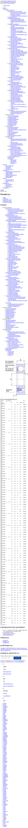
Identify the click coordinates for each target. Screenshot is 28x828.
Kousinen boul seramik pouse (17, 144)
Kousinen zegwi (14, 60)
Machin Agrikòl (9, 173)
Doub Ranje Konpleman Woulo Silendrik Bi (17, 225)
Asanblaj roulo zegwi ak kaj (16, 58)
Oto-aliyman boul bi (12, 17)
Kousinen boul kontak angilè (14, 18)
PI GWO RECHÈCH (19, 661)
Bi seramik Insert (14, 142)
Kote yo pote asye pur (15, 151)
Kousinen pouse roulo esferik (17, 43)
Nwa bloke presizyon (15, 97)
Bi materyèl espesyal (7, 199)
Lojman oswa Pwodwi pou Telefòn (15, 63)
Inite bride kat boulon (15, 68)
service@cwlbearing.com (8, 686)
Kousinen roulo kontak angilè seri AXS (19, 51)
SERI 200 (10, 130)
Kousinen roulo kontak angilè (17, 50)
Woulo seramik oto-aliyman (16, 143)
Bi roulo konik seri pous (16, 38)
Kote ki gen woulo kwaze (16, 113)
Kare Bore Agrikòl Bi (12, 128)
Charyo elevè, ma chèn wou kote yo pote (16, 297)
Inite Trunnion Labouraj (13, 132)
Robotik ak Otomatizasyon (11, 175)
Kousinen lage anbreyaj (13, 116)
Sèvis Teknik (8, 166)
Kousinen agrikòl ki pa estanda (14, 135)
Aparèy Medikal (9, 172)
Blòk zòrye (13, 70)
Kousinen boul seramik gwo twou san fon (17, 333)
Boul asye (13, 163)
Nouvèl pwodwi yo (10, 179)
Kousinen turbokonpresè (13, 119)
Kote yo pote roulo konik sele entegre (18, 39)
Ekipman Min (8, 177)
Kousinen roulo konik (12, 36)
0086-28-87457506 (7, 673)
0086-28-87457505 (7, 671)
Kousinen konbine (14, 108)
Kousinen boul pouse (12, 44)
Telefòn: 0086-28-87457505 (10, 1)
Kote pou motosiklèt (12, 122)
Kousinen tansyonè (12, 118)
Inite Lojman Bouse (15, 72)
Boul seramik (13, 159)
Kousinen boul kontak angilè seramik (18, 139)
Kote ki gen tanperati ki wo (14, 156)
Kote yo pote (11, 110)
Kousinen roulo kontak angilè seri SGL (19, 53)
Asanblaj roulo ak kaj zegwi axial (18, 54)
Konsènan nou (6, 183)
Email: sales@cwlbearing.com (9, 2)
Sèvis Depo (8, 168)
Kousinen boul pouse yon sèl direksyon (19, 47)
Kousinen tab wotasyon (16, 98)
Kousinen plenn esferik (15, 79)
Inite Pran (13, 74)
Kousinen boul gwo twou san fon (15, 11)
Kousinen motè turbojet (16, 99)
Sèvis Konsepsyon (9, 165)
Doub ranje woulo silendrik (16, 85)
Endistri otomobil (9, 176)
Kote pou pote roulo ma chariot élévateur (16, 298)
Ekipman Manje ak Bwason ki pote (13, 171)
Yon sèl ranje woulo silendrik (17, 31)
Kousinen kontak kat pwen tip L (17, 112)
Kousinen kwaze (14, 93)
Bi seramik (10, 137)
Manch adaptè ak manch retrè (17, 64)
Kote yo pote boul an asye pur (17, 150)
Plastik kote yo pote (12, 146)
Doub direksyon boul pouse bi (17, 46)
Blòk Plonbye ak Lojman (16, 71)
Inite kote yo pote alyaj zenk (17, 76)
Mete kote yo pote (14, 69)
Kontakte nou (6, 187)
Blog (7, 182)
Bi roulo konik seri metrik (16, 40)
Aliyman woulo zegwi (15, 49)
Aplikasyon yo (6, 170)
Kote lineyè (10, 80)
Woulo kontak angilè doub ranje (17, 19)
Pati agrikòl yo (11, 134)
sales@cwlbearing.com (8, 634)
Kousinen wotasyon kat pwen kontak (18, 111)
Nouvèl (4, 178)
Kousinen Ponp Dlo (12, 120)
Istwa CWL (8, 185)
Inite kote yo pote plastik (16, 148)
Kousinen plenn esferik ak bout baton (16, 77)
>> (2, 624)
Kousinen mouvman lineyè (16, 83)
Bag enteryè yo (14, 57)
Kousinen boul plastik (15, 147)
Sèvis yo (5, 164)
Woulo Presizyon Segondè (13, 90)
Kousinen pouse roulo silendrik (17, 27)
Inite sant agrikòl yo (12, 133)
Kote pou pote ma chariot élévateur (15, 100)
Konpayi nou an (9, 184)
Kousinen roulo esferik (13, 41)
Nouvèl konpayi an (10, 180)
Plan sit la (2, 661)
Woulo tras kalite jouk (15, 62)
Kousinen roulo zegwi (12, 48)
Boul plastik (13, 161)
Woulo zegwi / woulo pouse (16, 96)
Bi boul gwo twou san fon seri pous (18, 13)
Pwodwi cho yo (22, 660)
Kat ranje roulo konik (15, 87)
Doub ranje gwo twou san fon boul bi (18, 12)
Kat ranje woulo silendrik (16, 89)
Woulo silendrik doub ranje (16, 94)
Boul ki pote (10, 158)
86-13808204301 (6, 695)
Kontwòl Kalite (9, 186)
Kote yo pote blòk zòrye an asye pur (18, 152)
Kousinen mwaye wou (13, 121)
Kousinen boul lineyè (15, 82)
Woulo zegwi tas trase (15, 56)
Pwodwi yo (5, 8)
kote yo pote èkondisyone (13, 115)
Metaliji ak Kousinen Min (13, 84)
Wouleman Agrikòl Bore (13, 127)
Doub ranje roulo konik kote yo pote (18, 86)
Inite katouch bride (15, 67)
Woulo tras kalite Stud (15, 61)
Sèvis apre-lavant (9, 169)
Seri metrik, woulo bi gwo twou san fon (19, 15)
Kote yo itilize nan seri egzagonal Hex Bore (17, 129)
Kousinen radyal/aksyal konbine (17, 55)
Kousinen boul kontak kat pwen (17, 20)
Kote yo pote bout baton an (16, 78)
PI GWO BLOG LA (9, 661)
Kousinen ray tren (12, 125)
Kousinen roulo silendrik (13, 24)
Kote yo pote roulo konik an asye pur (18, 155)
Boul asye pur (14, 162)
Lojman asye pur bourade (16, 154)
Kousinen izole (11, 157)
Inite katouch (13, 65)
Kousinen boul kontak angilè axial (18, 92)
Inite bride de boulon (15, 75)
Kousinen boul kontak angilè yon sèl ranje (17, 219)
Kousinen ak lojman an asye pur (15, 149)
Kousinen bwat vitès (12, 123)
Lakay (4, 7)
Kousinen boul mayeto (15, 14)
